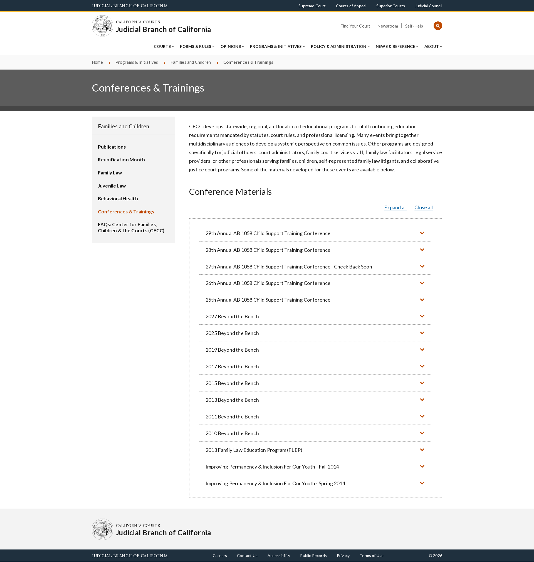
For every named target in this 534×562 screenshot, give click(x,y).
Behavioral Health (118, 198)
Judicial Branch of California (130, 5)
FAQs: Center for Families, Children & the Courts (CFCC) (131, 227)
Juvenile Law (112, 186)
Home (97, 62)
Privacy (343, 555)
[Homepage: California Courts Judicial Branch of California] (102, 26)
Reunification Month (121, 159)
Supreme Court (312, 5)
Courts (162, 46)
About (431, 46)
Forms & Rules (195, 46)
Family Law (110, 173)
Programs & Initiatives (276, 46)
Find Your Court (355, 25)
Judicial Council (428, 5)
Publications (112, 147)
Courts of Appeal (351, 5)
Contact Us (247, 555)
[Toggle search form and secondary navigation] (438, 26)
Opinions (231, 46)
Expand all (395, 207)
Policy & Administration (339, 46)
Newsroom (387, 25)
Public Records (313, 555)
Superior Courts (390, 5)
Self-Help (414, 25)
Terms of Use (372, 555)
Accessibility (279, 555)
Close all (423, 207)
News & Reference (395, 46)
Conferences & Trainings (126, 212)
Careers (220, 555)
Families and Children (190, 62)
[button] (315, 233)
